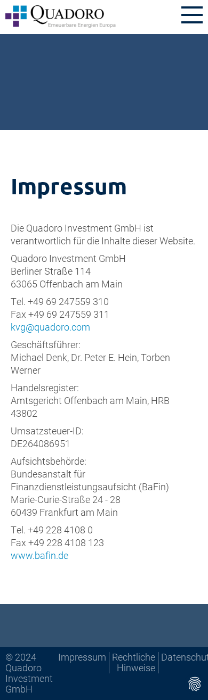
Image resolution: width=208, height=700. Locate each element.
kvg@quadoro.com (50, 326)
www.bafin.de (39, 555)
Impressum (82, 656)
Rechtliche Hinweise (133, 662)
